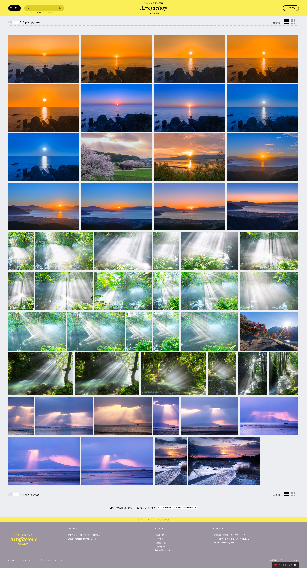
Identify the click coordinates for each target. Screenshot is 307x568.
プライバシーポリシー (289, 560)
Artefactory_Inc (227, 542)
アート (150, 519)
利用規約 (274, 560)
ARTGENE (244, 538)
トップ (141, 519)
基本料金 (160, 538)
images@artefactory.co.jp (86, 538)
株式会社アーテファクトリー (235, 535)
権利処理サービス (162, 550)
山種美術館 (161, 546)
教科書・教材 (162, 542)
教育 (159, 519)
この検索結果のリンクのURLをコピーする (134, 507)
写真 (167, 519)
